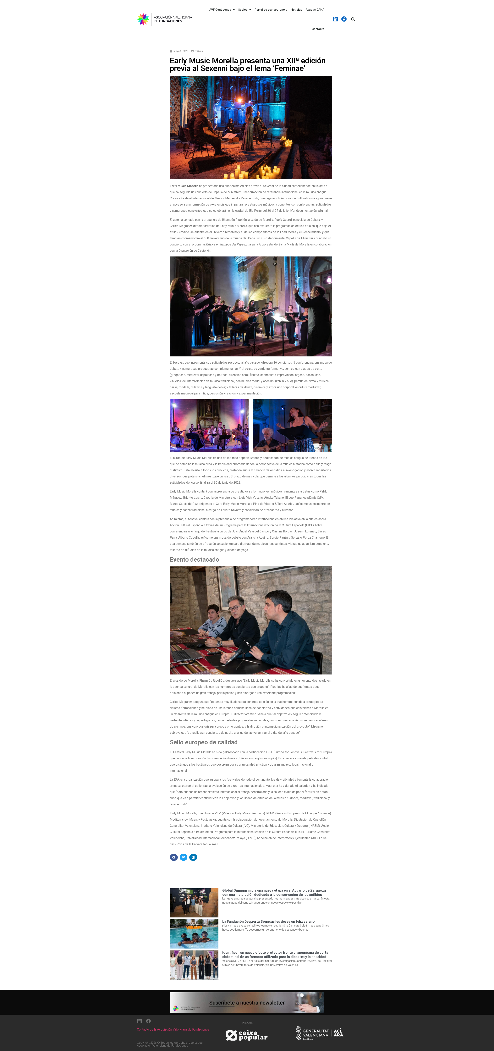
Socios (242, 9)
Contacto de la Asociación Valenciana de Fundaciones (173, 1029)
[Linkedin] (335, 19)
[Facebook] (344, 19)
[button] (174, 857)
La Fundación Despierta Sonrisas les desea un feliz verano (268, 921)
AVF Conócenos (220, 9)
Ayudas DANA (315, 9)
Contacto (318, 29)
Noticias (296, 9)
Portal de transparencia (271, 9)
